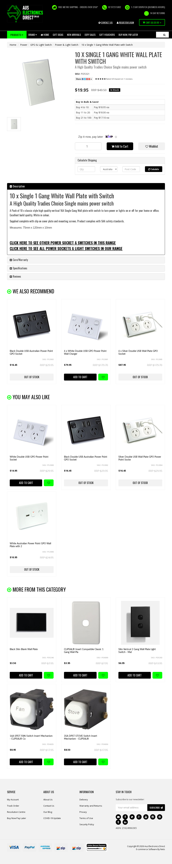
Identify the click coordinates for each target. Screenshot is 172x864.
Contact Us (48, 805)
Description (18, 186)
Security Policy (86, 824)
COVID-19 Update (52, 818)
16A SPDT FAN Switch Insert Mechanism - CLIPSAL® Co (31, 737)
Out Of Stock (31, 377)
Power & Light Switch (66, 44)
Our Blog (47, 811)
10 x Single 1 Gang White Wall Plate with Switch (107, 44)
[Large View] (14, 124)
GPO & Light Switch (41, 44)
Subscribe (154, 807)
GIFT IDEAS (58, 34)
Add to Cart (121, 146)
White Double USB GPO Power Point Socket (29, 458)
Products (16, 35)
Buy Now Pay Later (16, 818)
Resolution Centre (16, 811)
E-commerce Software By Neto (150, 849)
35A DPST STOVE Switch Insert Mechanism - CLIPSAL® (80, 737)
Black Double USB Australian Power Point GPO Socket (31, 352)
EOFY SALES (90, 34)
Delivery (83, 799)
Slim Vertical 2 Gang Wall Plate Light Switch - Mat (137, 650)
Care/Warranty (20, 260)
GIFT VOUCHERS (107, 34)
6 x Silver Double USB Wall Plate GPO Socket (138, 352)
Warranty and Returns (90, 805)
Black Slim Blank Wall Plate (24, 649)
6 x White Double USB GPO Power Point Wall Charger (85, 352)
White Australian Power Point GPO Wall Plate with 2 (30, 545)
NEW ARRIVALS (74, 34)
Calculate (154, 169)
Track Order (13, 805)
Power (23, 44)
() (152, 22)
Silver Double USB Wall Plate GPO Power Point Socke (139, 458)
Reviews (16, 276)
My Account (13, 799)
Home (46, 34)
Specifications (19, 268)
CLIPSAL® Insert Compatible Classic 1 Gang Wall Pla (83, 650)
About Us (48, 799)
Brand (31, 34)
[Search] (164, 35)
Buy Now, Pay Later (128, 34)
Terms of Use (86, 818)
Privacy (83, 811)
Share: (79, 78)
